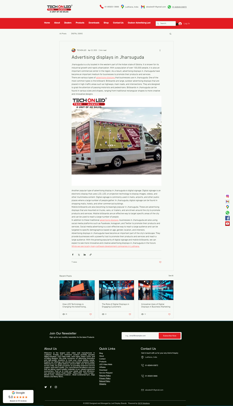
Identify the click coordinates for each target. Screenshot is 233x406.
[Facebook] (227, 218)
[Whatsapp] (227, 212)
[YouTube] (227, 223)
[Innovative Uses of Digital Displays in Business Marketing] (155, 290)
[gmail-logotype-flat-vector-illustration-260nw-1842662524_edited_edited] (227, 201)
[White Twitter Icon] (45, 387)
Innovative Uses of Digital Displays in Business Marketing (155, 305)
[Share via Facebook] (73, 254)
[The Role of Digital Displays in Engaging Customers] (116, 290)
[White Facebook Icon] (50, 387)
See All (171, 276)
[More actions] (159, 50)
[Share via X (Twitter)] (79, 254)
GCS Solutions (144, 403)
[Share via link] (90, 254)
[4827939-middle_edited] (227, 207)
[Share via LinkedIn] (84, 254)
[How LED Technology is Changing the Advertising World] (77, 290)
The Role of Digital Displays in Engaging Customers (115, 305)
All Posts (62, 34)
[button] (170, 34)
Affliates (102, 367)
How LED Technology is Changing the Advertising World (74, 305)
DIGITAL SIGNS (77, 34)
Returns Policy (105, 376)
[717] (227, 196)
